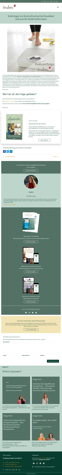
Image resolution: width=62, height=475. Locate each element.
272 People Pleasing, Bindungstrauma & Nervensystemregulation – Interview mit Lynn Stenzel (16, 407)
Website (42, 355)
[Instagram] (29, 312)
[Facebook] (26, 312)
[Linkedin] (32, 312)
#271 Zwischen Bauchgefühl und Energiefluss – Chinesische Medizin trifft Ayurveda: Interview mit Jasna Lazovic (45, 407)
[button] (58, 7)
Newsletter (42, 458)
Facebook (12, 101)
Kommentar (6, 342)
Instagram (7, 101)
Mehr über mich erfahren (10, 204)
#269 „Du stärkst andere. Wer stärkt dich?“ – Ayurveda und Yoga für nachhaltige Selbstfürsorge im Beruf (45, 444)
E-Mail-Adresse (26, 355)
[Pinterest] (36, 312)
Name (5, 355)
